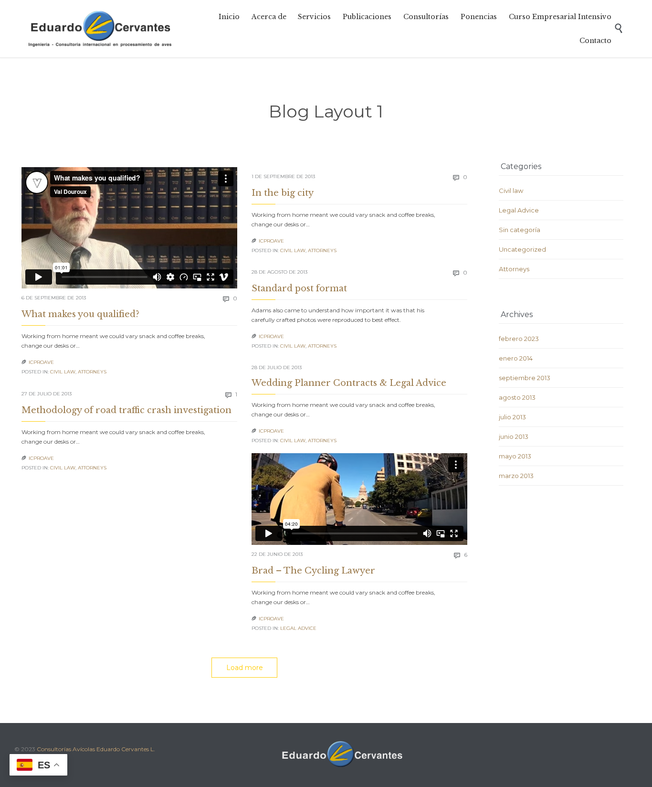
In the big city (283, 193)
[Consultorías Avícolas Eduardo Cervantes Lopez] (100, 28)
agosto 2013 (517, 397)
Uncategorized (522, 249)
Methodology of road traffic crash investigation (126, 410)
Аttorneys (92, 372)
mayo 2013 (515, 456)
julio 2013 (512, 417)
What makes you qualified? (80, 314)
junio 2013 (513, 436)
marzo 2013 (516, 475)
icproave (41, 362)
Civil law (62, 372)
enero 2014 (516, 358)
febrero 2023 (519, 338)
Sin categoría (519, 230)
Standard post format (299, 288)
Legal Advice (298, 628)
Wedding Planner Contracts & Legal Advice (349, 383)
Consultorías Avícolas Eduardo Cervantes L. (96, 749)
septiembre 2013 (524, 378)
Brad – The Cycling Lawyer (313, 570)
